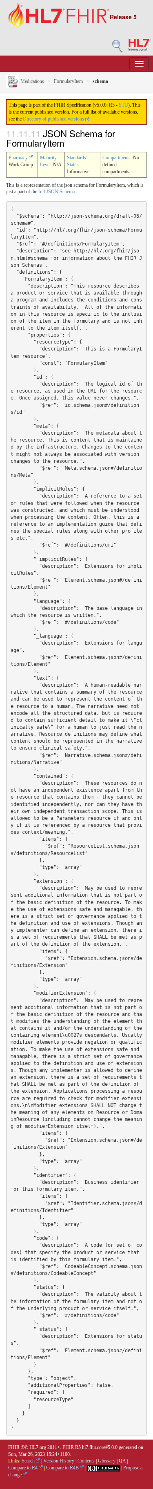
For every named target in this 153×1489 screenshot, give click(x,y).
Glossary (106, 1461)
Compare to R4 (23, 1468)
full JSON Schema (56, 191)
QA (122, 1461)
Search (29, 1461)
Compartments (116, 158)
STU (123, 105)
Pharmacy (19, 158)
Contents (86, 1461)
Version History (58, 1461)
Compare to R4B (63, 1468)
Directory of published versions (54, 119)
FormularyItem (68, 81)
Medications (31, 81)
